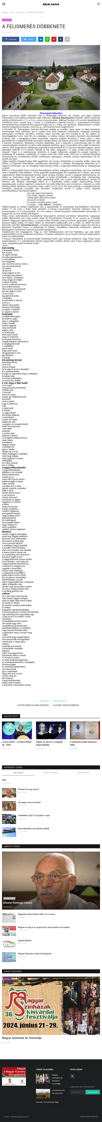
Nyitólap (5, 12)
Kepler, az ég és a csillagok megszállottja (49, 743)
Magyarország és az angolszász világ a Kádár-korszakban (44, 927)
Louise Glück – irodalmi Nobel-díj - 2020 (17, 743)
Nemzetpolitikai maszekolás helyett (33, 829)
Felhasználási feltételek (89, 1116)
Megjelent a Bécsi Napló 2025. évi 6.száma (36, 914)
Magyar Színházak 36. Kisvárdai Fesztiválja (57, 1079)
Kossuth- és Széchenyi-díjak (47, 1102)
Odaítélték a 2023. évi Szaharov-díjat (34, 815)
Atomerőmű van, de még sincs (58, 1091)
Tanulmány (21, 12)
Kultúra (12, 12)
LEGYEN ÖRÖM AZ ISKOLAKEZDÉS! (33, 705)
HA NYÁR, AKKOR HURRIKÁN (66, 705)
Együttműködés (25, 940)
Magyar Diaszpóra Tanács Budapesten (35, 954)
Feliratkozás (93, 1092)
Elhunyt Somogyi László (28, 789)
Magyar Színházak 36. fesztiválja (22, 1038)
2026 (4, 780)
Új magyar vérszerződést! (29, 802)
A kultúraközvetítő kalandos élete (83, 743)
